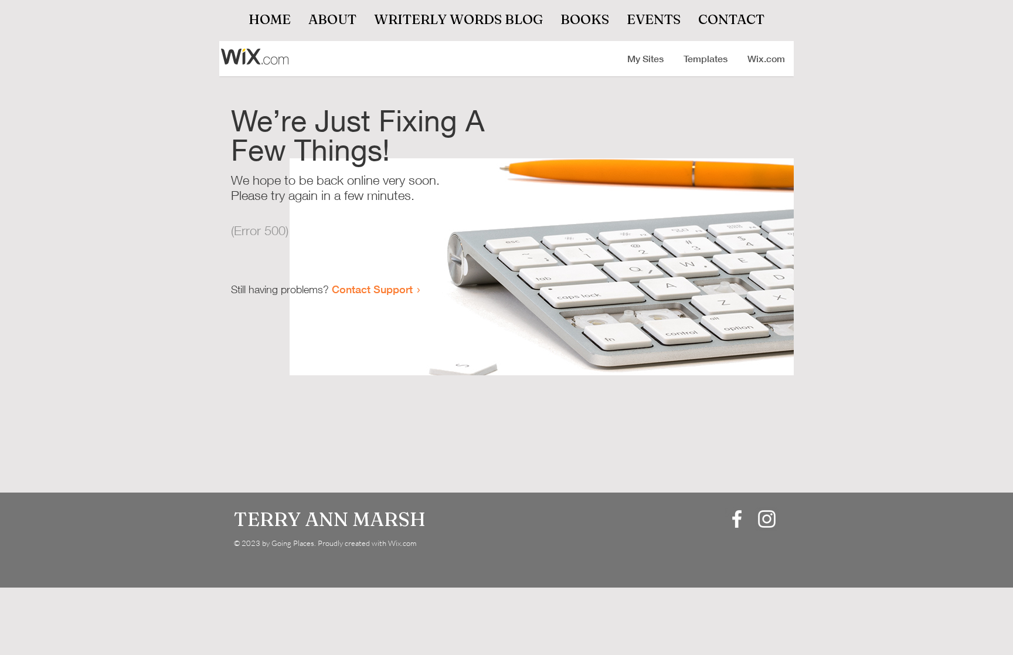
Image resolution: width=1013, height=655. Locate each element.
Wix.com (402, 543)
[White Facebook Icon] (737, 519)
